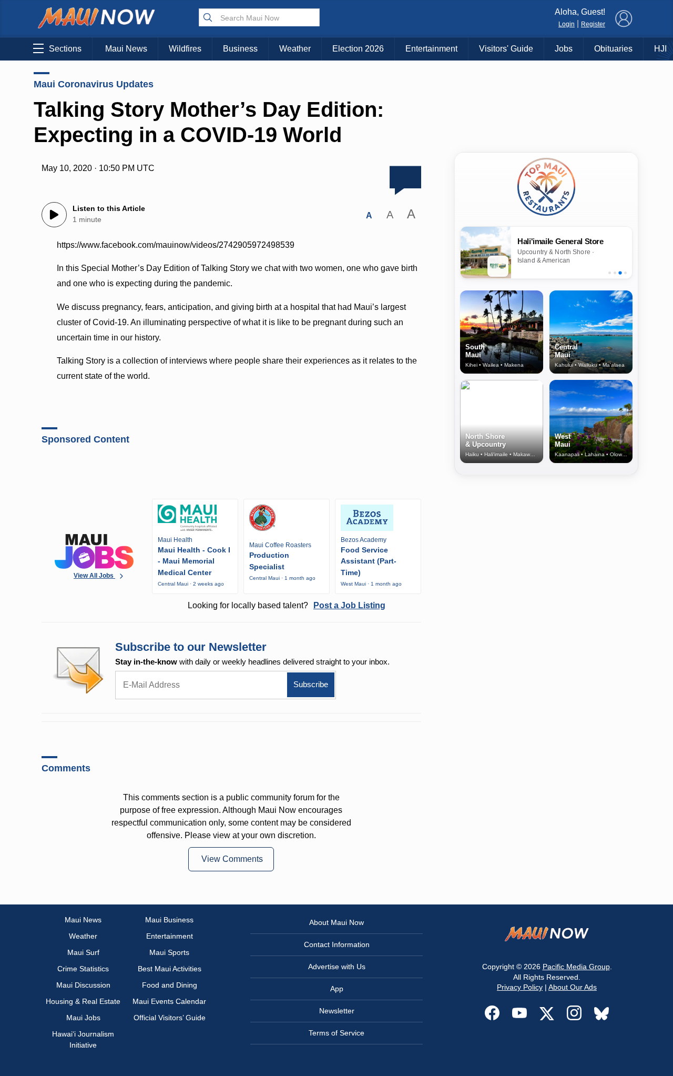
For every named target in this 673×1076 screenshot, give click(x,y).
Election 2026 (358, 48)
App (336, 988)
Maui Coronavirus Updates (94, 84)
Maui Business (169, 920)
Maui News (126, 48)
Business (240, 48)
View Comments (232, 858)
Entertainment (431, 48)
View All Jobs (94, 575)
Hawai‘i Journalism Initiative (83, 1039)
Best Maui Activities (169, 968)
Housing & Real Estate (83, 1001)
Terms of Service (336, 1033)
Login (566, 24)
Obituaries (613, 48)
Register (593, 24)
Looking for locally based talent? (286, 605)
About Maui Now (336, 922)
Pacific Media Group (576, 966)
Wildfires (185, 48)
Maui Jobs (83, 1017)
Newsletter (336, 1011)
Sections (65, 48)
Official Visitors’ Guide (170, 1017)
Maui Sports (169, 952)
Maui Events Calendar (169, 1001)
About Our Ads (572, 987)
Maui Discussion (83, 985)
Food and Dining (169, 985)
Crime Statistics (83, 968)
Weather (295, 48)
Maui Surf (83, 952)
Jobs (564, 48)
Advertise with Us (336, 966)
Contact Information (337, 944)
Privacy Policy (520, 987)
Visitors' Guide (506, 48)
